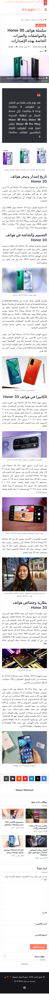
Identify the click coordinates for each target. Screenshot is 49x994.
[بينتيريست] (25, 778)
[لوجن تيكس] (32, 9)
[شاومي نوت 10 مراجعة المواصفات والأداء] (36, 816)
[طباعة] (6, 778)
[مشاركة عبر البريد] (12, 778)
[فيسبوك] (44, 778)
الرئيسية (41, 20)
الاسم (44, 912)
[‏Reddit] (19, 778)
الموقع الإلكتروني (41, 935)
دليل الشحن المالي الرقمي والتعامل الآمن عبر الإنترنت (24, 1)
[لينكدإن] (31, 778)
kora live (24, 964)
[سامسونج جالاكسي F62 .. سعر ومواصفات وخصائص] (13, 814)
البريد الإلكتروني (40, 924)
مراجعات (33, 20)
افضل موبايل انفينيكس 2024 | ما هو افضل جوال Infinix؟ (37, 852)
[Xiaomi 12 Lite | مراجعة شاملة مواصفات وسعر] (13, 841)
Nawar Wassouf (38, 47)
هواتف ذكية (25, 20)
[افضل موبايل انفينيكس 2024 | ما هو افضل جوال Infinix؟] (36, 841)
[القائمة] (45, 10)
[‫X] (37, 778)
